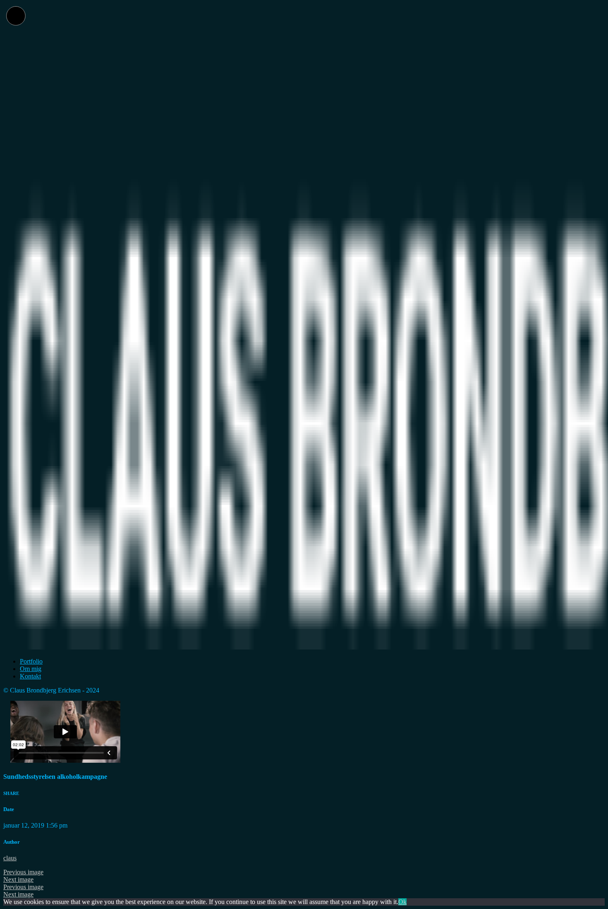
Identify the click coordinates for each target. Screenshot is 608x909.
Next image (18, 879)
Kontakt (30, 676)
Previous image (23, 872)
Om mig (30, 668)
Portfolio (31, 661)
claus (10, 857)
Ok (402, 901)
